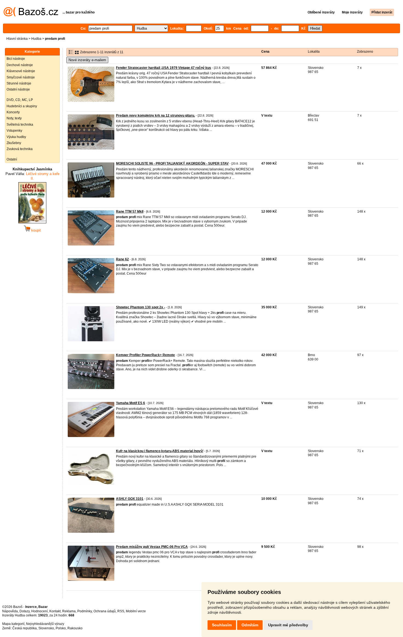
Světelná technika (20, 124)
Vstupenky (14, 131)
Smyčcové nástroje (21, 77)
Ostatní (12, 159)
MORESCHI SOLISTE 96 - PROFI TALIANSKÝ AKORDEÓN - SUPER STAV (172, 163)
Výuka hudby (16, 137)
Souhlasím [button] (222, 625)
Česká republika (24, 628)
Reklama (69, 611)
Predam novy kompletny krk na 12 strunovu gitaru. (155, 115)
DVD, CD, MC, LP (20, 100)
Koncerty (13, 112)
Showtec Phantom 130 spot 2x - (140, 307)
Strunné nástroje (19, 83)
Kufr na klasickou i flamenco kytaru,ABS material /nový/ (159, 451)
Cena (265, 51)
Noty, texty (14, 118)
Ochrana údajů (104, 611)
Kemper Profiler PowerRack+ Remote (145, 355)
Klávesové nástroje (21, 71)
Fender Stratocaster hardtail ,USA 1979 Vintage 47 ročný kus (163, 68)
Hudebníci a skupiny (22, 106)
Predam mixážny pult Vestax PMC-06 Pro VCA (152, 547)
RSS (120, 611)
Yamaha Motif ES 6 (130, 403)
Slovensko (46, 628)
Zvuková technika (20, 149)
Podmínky (84, 611)
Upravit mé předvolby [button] (288, 625)
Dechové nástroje (20, 65)
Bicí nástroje (16, 59)
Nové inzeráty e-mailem (87, 60)
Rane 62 (122, 259)
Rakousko (75, 628)
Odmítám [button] (250, 625)
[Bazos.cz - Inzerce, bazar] (31, 15)
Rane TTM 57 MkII (129, 211)
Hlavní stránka (17, 39)
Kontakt (55, 611)
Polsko (61, 628)
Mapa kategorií (13, 624)
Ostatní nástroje (18, 89)
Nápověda (10, 611)
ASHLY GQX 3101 (129, 499)
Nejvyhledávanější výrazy (45, 624)
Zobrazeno (365, 51)
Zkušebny (14, 143)
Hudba (36, 39)
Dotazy (24, 611)
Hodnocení (39, 611)
